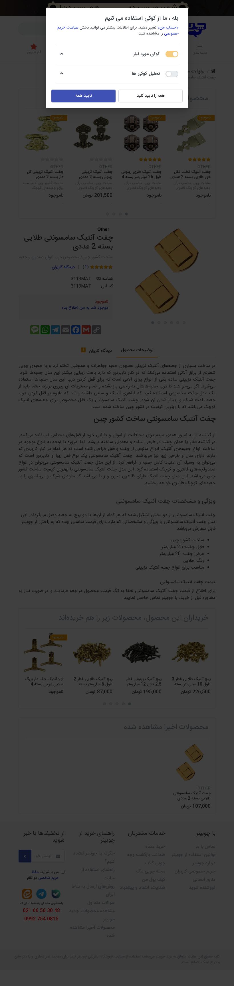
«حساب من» (168, 27)
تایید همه (83, 95)
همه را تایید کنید (151, 95)
